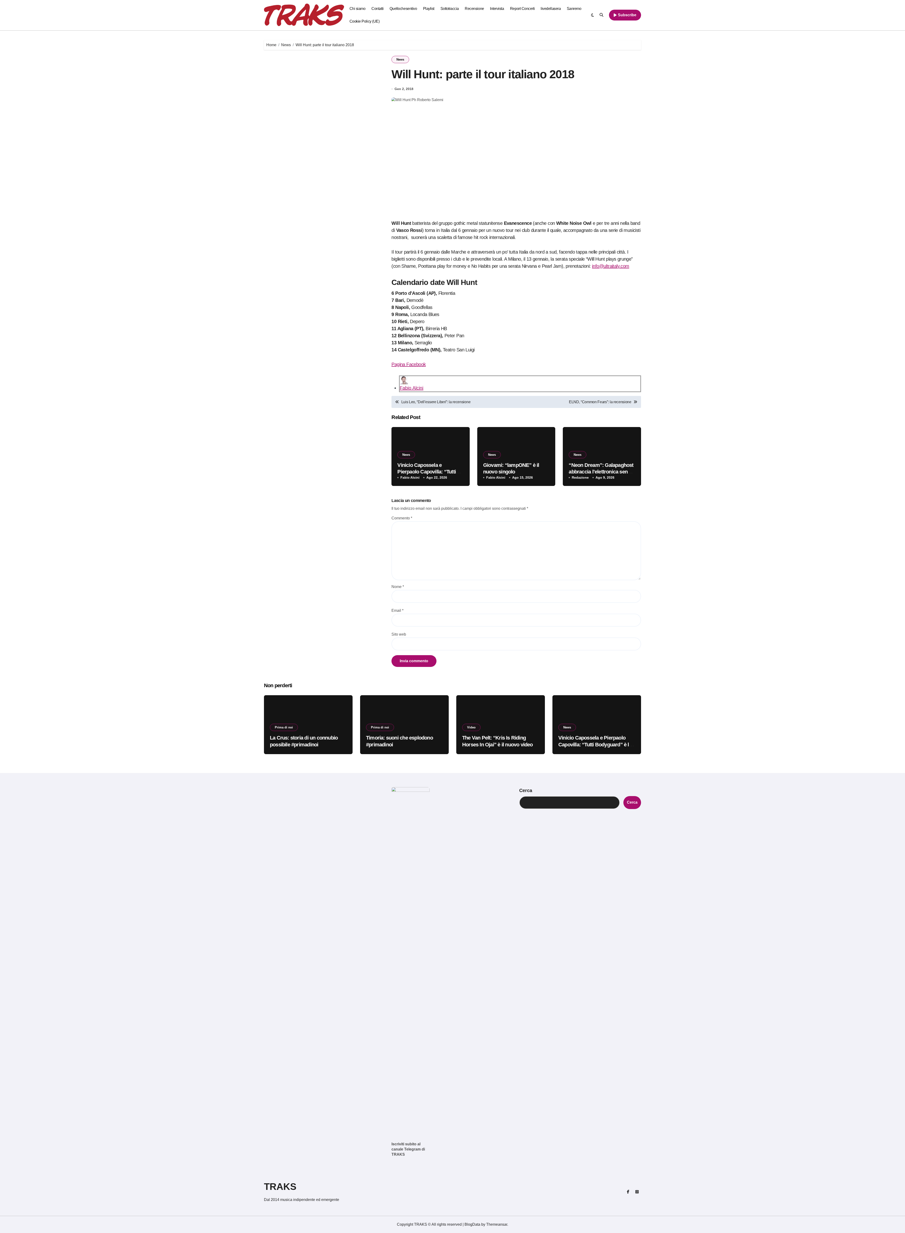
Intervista (497, 9)
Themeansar (496, 1224)
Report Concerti (522, 9)
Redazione (580, 477)
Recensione (474, 9)
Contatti (377, 9)
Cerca (525, 790)
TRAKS (280, 1186)
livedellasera (551, 9)
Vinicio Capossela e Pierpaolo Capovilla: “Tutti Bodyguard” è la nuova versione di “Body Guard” (595, 744)
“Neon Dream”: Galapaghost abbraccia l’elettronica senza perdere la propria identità (601, 471)
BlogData (472, 1224)
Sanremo (574, 9)
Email (397, 610)
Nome (397, 587)
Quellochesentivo (403, 9)
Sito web (398, 634)
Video (471, 727)
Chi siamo (358, 9)
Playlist (428, 9)
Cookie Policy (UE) (364, 21)
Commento (401, 518)
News (400, 59)
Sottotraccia (449, 9)
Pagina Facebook (408, 364)
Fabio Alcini (411, 387)
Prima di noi (284, 727)
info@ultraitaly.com (610, 266)
